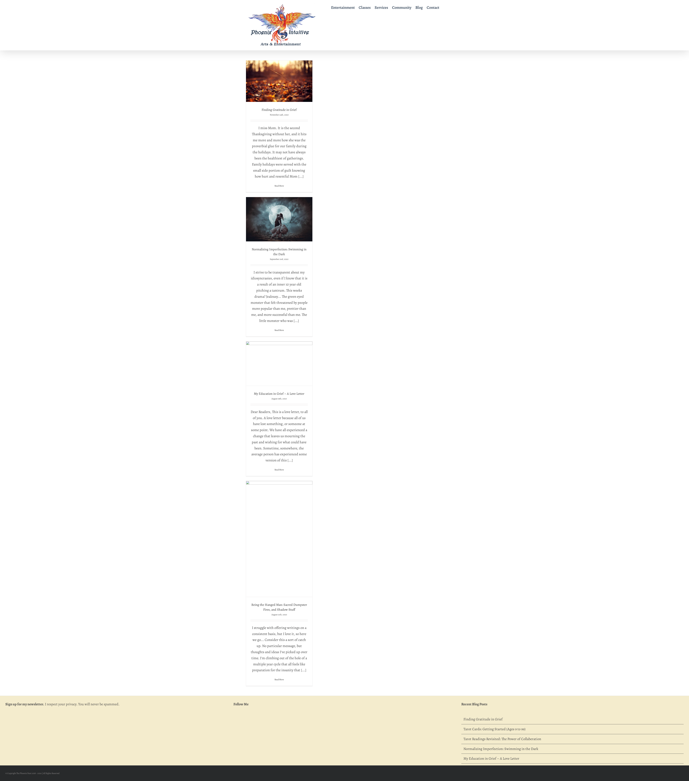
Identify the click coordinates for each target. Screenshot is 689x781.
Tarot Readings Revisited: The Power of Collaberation (502, 739)
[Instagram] (245, 720)
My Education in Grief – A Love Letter (279, 393)
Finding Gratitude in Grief (279, 110)
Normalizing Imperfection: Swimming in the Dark (500, 748)
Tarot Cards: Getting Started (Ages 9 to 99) (494, 729)
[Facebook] (236, 720)
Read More (279, 185)
